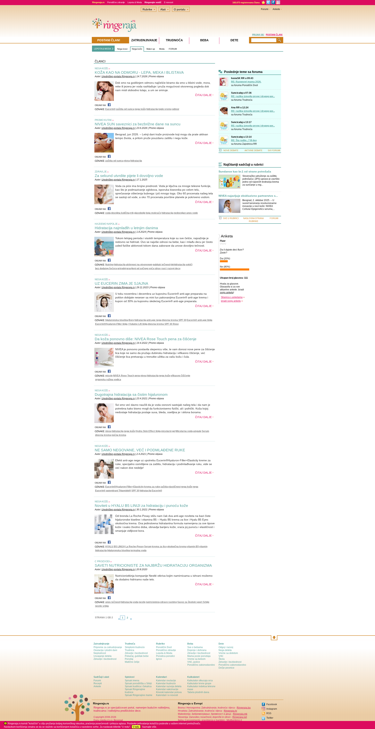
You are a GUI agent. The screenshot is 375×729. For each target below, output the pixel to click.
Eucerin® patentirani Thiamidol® (113, 490)
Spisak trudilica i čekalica (138, 686)
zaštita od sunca (125, 109)
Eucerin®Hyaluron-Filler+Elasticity (124, 486)
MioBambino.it (234, 720)
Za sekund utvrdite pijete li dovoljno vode (129, 176)
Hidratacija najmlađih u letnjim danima (126, 228)
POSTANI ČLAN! (274, 34)
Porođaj (129, 659)
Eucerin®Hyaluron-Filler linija (111, 324)
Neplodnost (100, 653)
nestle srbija (102, 606)
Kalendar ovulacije (166, 680)
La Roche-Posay (134, 546)
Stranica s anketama (232, 297)
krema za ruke (152, 486)
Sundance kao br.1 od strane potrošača (245, 171)
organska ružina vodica (108, 379)
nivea (127, 160)
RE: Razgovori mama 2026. (246, 81)
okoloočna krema (177, 546)
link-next (131, 619)
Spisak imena (132, 680)
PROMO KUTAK (103, 120)
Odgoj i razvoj (226, 647)
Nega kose (122, 49)
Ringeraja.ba (244, 707)
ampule (197, 431)
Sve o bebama (195, 647)
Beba (204, 40)
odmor (175, 109)
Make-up (150, 49)
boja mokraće (153, 213)
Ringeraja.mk (240, 714)
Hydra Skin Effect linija (148, 431)
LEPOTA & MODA (102, 49)
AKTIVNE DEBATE (253, 150)
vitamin (203, 546)
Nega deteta (225, 650)
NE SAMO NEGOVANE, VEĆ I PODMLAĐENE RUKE (140, 450)
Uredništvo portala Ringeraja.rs (118, 76)
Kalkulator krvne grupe (199, 683)
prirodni (121, 268)
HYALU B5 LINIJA (115, 546)
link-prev (119, 619)
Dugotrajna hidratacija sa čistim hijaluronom (131, 394)
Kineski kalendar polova (169, 692)
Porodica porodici (165, 656)
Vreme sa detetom (228, 653)
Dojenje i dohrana (196, 650)
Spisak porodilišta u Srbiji (138, 683)
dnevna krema (103, 435)
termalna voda (138, 550)
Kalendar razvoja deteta (168, 686)
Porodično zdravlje (116, 2)
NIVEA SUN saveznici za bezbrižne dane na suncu (137, 124)
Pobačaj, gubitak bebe (137, 656)
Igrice (159, 659)
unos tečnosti (112, 602)
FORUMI (274, 218)
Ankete (276, 9)
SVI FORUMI (274, 150)
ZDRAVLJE (101, 171)
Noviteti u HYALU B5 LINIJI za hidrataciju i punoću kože (141, 506)
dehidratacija (178, 264)
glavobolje (140, 213)
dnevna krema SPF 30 (174, 320)
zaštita (164, 486)
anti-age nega (154, 320)
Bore (131, 320)
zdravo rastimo (168, 602)
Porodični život (250, 85)
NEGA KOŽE (101, 68)
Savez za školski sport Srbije (193, 602)
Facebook (271, 704)
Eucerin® (110, 109)
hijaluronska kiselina (116, 320)
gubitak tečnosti (162, 264)
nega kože (140, 109)
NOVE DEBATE (230, 150)
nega (195, 486)
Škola (222, 659)
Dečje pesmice (226, 667)
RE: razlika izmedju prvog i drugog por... (253, 96)
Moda (161, 49)
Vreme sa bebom (196, 659)
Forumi (264, 9)
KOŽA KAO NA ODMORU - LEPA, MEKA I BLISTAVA (139, 72)
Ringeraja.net (239, 717)
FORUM (173, 49)
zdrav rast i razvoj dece (167, 268)
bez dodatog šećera (106, 268)
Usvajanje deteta (103, 656)
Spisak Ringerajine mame (138, 695)
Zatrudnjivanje (144, 40)
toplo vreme (165, 109)
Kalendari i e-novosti (167, 695)
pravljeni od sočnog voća (140, 268)
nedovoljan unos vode (186, 213)
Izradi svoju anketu (231, 301)
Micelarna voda (184, 431)
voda (108, 213)
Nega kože (137, 49)
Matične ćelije (132, 662)
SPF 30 (135, 490)
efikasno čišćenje (180, 375)
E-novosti (168, 2)
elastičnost (174, 486)
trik (132, 213)
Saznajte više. (149, 726)
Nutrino (109, 264)
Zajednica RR (249, 144)
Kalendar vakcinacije (167, 689)
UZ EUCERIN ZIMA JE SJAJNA (121, 283)
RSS (268, 713)
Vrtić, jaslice (193, 662)
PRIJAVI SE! (258, 34)
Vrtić (221, 656)
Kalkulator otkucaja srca (200, 680)
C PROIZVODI (102, 561)
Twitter (269, 717)
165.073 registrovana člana (246, 2)
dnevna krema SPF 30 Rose (163, 324)
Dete (234, 40)
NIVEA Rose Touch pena (126, 375)
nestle (142, 602)
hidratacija (152, 109)
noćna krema (119, 435)
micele (109, 375)
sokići (189, 264)
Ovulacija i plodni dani (105, 650)
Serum (205, 431)
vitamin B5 (193, 546)
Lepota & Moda (135, 2)
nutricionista (153, 602)
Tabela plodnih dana (198, 692)
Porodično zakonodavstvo (201, 664)
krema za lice (159, 546)
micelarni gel (168, 431)
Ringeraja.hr (230, 710)
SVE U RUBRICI (231, 218)
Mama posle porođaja (199, 656)
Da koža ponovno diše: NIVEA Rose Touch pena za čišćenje (145, 339)
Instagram (271, 708)
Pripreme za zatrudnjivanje (108, 647)
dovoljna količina (120, 213)
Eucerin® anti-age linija (199, 320)
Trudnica (129, 650)
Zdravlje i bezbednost (105, 659)
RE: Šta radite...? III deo (244, 140)
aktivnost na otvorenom (139, 264)
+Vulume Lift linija (137, 324)
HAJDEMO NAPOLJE (106, 224)
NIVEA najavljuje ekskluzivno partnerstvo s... (248, 195)
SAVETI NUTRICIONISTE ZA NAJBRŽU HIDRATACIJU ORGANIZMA (153, 565)
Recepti (98, 683)
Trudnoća (247, 100)
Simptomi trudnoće (135, 647)
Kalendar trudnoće (166, 683)
